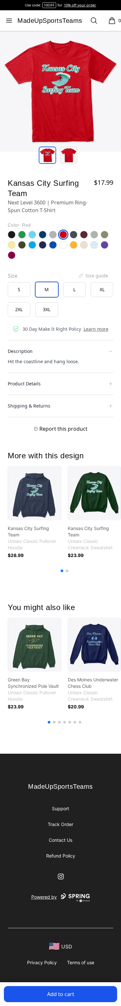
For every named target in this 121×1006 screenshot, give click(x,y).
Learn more (96, 329)
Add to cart (60, 994)
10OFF (49, 5)
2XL (19, 309)
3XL (46, 309)
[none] (93, 276)
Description (20, 351)
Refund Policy (60, 855)
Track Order (60, 824)
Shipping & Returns (29, 406)
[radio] (19, 289)
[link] (34, 493)
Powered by (44, 897)
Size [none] (12, 275)
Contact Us (60, 840)
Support (60, 808)
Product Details (24, 384)
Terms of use (80, 962)
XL (102, 289)
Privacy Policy (42, 962)
